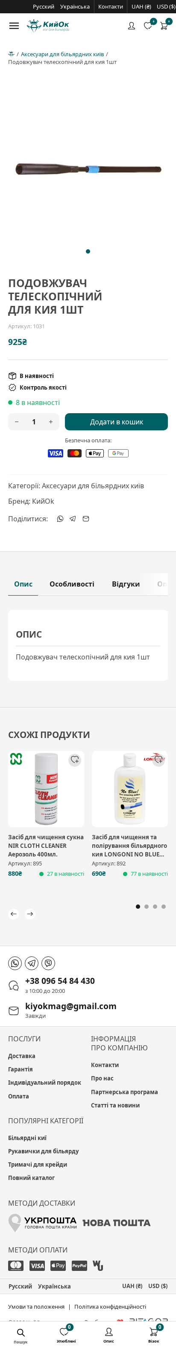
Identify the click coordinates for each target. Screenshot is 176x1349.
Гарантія (20, 1069)
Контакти (110, 6)
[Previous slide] (18, 169)
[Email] (85, 518)
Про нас (102, 1078)
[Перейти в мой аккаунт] (131, 25)
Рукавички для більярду (43, 1151)
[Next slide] (157, 169)
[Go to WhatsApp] (15, 963)
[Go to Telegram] (31, 963)
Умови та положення (36, 1306)
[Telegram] (73, 518)
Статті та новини (115, 1105)
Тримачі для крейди (37, 1164)
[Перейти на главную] (47, 26)
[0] (164, 25)
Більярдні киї (27, 1138)
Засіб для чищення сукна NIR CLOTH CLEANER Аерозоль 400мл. (46, 845)
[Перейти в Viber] (48, 963)
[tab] (88, 251)
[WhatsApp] (60, 518)
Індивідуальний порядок (44, 1082)
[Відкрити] (14, 25)
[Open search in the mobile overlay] (21, 1334)
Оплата (18, 1096)
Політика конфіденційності (110, 1306)
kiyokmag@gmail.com (71, 1006)
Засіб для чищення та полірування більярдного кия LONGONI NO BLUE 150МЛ (129, 850)
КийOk (43, 501)
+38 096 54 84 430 (60, 981)
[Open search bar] (27, 1334)
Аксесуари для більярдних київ (62, 54)
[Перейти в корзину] (164, 25)
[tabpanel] (88, 645)
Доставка (21, 1056)
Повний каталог (31, 1178)
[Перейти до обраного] (148, 25)
